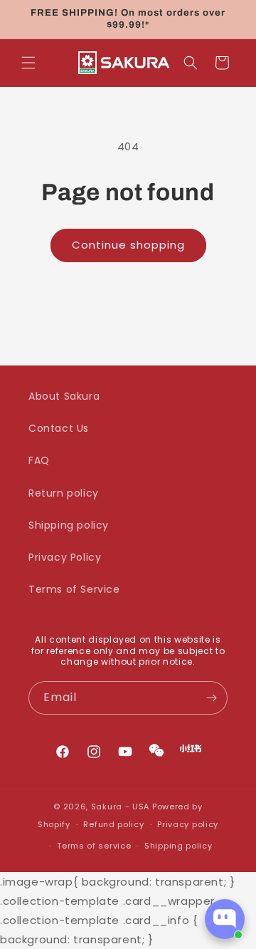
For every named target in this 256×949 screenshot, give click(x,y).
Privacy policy (187, 824)
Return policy (63, 493)
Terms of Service (74, 589)
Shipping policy (68, 525)
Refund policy (113, 824)
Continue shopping (128, 244)
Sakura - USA (120, 806)
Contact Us (58, 428)
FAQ (39, 460)
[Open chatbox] (225, 919)
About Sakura (64, 396)
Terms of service (94, 845)
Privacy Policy (64, 557)
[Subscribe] (211, 698)
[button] (28, 62)
